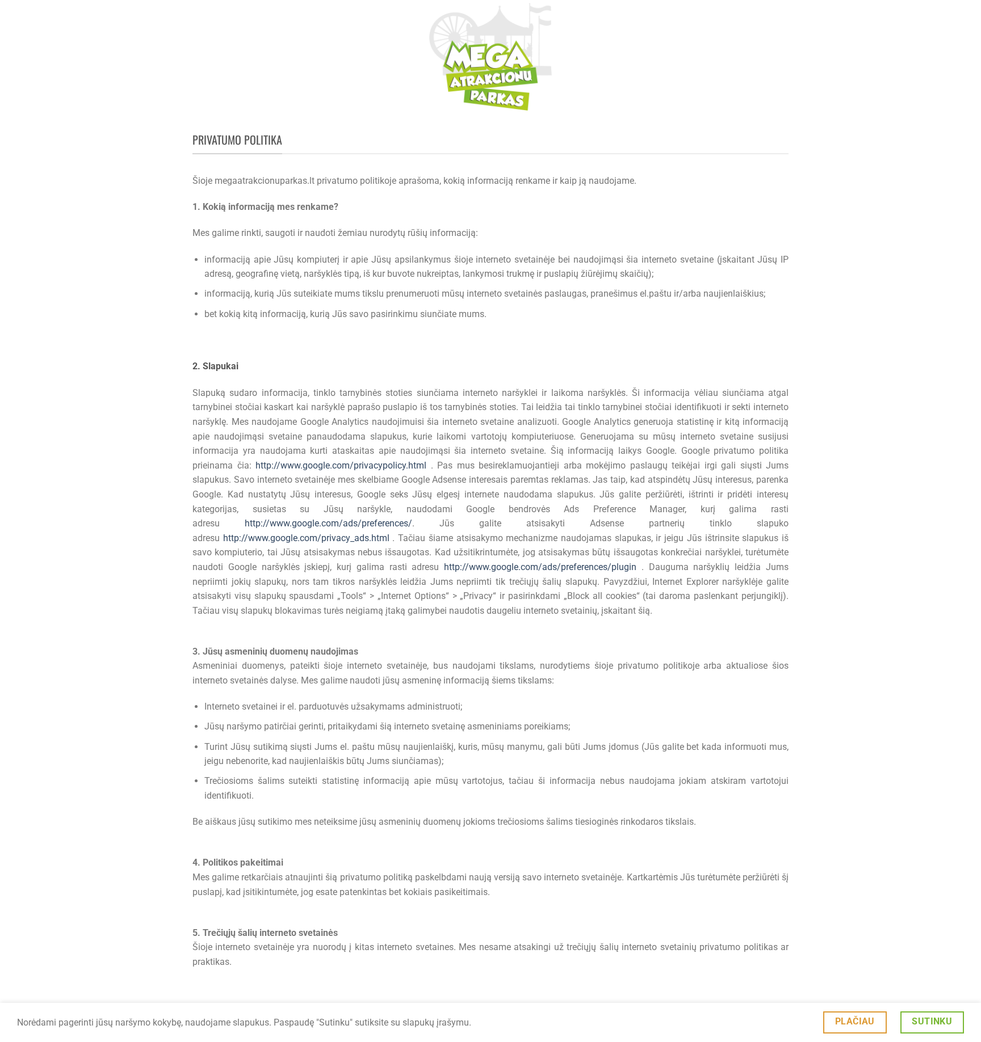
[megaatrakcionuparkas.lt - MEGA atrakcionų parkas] (490, 56)
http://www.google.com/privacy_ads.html (308, 538)
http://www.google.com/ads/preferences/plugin (543, 567)
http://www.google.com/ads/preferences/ (328, 523)
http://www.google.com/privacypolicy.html (343, 465)
